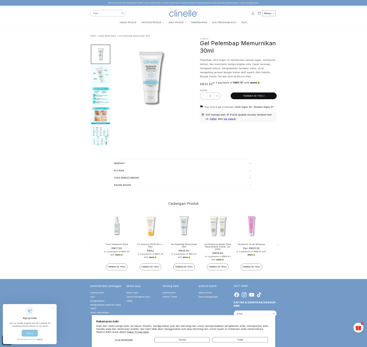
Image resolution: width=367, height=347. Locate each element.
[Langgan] (273, 313)
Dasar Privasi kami (138, 332)
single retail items (107, 36)
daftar (129, 301)
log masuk (230, 118)
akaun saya (132, 292)
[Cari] (123, 13)
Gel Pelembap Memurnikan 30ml (184, 245)
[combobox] (108, 13)
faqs (92, 296)
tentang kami (169, 292)
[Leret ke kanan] (100, 149)
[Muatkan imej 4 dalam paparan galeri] (100, 115)
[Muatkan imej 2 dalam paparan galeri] (100, 74)
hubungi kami (97, 292)
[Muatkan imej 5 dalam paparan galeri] (100, 136)
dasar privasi (205, 292)
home (93, 36)
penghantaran (97, 301)
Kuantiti (203, 90)
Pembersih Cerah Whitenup (251, 244)
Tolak (240, 339)
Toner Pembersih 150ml (116, 244)
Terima (182, 339)
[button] (152, 22)
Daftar (213, 118)
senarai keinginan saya (138, 296)
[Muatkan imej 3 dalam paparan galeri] (100, 95)
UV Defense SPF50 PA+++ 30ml (150, 245)
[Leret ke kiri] (100, 41)
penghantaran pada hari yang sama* (105, 306)
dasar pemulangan (99, 312)
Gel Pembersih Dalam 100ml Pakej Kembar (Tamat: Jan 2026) (217, 246)
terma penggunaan (208, 296)
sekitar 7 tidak (170, 296)
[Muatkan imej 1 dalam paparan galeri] (100, 54)
